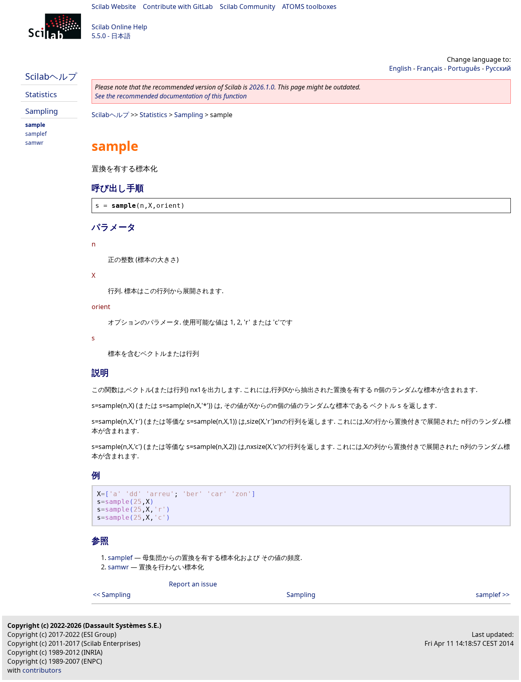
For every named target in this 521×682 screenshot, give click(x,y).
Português (464, 68)
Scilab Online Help (119, 26)
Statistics (41, 94)
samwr (34, 142)
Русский (498, 68)
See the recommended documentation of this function (171, 96)
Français (429, 68)
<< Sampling (112, 594)
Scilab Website (114, 6)
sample (35, 125)
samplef (36, 133)
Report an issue (193, 584)
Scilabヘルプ (51, 76)
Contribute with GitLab (178, 6)
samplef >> (493, 594)
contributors (41, 670)
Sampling (41, 111)
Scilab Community (247, 6)
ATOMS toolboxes (309, 6)
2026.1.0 (261, 87)
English (400, 68)
